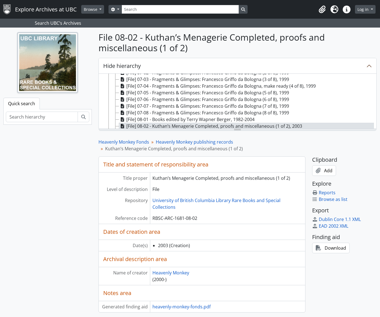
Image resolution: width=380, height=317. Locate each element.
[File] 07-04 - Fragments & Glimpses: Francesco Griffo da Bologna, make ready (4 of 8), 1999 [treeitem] (221, 86)
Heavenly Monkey (170, 273)
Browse (91, 9)
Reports (327, 193)
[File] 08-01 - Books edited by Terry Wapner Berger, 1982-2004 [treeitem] (190, 119)
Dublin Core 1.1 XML (340, 219)
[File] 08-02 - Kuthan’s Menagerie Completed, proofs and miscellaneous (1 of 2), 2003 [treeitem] (214, 126)
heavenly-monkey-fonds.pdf (181, 307)
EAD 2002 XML (333, 226)
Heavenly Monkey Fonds (123, 142)
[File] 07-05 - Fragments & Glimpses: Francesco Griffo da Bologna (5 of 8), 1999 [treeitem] (207, 93)
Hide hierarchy (122, 66)
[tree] (238, 101)
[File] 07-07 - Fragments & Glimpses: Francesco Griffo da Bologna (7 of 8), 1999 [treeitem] (207, 106)
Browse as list (333, 199)
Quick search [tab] (21, 103)
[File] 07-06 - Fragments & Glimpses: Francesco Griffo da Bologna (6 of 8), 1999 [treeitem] (207, 99)
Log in (363, 9)
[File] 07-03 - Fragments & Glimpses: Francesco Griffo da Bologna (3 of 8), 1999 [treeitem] (207, 79)
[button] (322, 9)
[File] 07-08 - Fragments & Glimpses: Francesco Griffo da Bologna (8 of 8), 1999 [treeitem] (207, 113)
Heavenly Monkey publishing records (194, 142)
